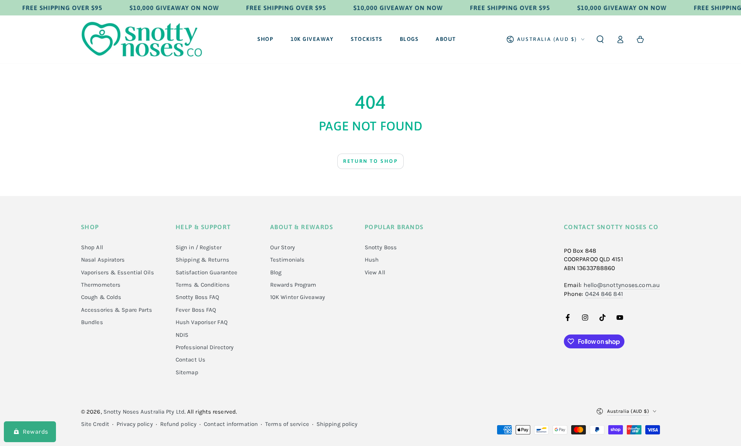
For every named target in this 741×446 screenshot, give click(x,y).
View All (375, 272)
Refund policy (178, 424)
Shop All (92, 247)
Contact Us (190, 359)
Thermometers (100, 284)
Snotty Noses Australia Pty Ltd (143, 411)
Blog (275, 272)
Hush (372, 259)
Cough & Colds (101, 297)
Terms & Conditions (203, 284)
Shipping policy (337, 424)
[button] (600, 39)
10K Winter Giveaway (297, 297)
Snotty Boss (381, 247)
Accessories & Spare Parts (116, 309)
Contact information (231, 424)
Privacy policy (134, 424)
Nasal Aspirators (103, 259)
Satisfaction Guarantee (206, 272)
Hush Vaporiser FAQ (202, 322)
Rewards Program (293, 284)
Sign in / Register (199, 247)
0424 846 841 (604, 293)
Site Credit (95, 424)
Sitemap (187, 372)
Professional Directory (204, 347)
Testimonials (287, 259)
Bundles (92, 322)
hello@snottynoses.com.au (622, 285)
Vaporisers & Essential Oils (117, 272)
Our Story (282, 247)
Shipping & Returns (202, 259)
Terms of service (287, 424)
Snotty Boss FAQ (198, 297)
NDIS (182, 334)
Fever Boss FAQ (196, 309)
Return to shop (370, 161)
